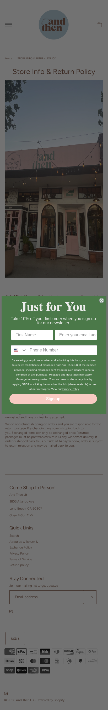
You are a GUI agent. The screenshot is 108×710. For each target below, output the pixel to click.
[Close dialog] (101, 300)
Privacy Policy (70, 389)
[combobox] (19, 350)
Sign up (53, 398)
